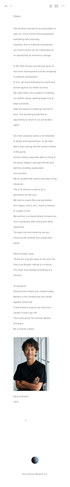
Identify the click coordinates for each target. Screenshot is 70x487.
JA (6, 5)
